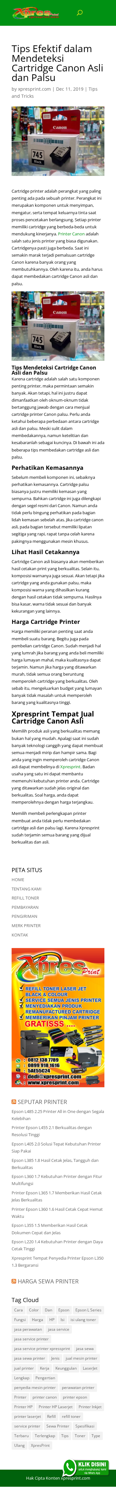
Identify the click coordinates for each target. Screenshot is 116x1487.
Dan (48, 1310)
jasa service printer (31, 1339)
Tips (65, 1435)
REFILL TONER (25, 898)
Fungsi (20, 1319)
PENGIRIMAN (24, 916)
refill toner (71, 1416)
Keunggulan (66, 1368)
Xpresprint (70, 767)
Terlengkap (45, 1435)
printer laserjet (27, 1416)
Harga (37, 1319)
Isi (62, 1319)
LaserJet (90, 1368)
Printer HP (23, 1406)
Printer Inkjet (90, 1406)
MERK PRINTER (26, 925)
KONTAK (20, 935)
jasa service (58, 1329)
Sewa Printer (57, 1426)
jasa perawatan (28, 1329)
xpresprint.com (34, 89)
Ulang (19, 1445)
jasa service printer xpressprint (42, 1348)
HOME (18, 879)
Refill (51, 1416)
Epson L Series (88, 1310)
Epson (63, 1310)
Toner (80, 1435)
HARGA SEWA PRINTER (48, 1281)
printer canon (45, 1397)
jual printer (24, 1368)
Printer (20, 1397)
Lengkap (21, 1378)
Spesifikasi (84, 1426)
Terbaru (21, 1435)
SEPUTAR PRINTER (42, 1102)
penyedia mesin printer (35, 1387)
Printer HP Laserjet (55, 1406)
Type (96, 1435)
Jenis (55, 1358)
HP (51, 1319)
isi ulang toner (83, 1319)
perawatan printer (78, 1387)
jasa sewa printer (29, 1358)
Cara (18, 1310)
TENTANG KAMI (27, 889)
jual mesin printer (81, 1358)
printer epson (75, 1397)
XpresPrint (40, 1445)
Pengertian (45, 1378)
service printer (27, 1426)
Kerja (44, 1368)
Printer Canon (71, 234)
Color (34, 1310)
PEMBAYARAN (25, 907)
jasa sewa (85, 1348)
